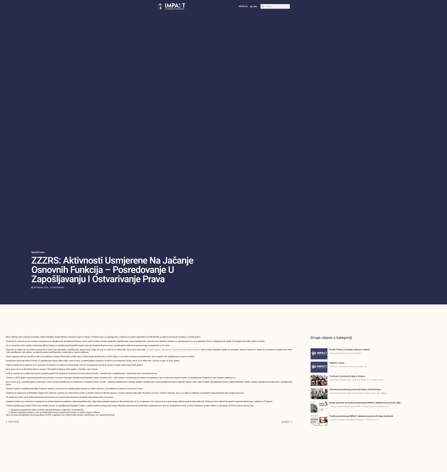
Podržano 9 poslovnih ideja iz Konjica (347, 376)
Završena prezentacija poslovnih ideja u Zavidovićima (355, 389)
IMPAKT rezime (337, 363)
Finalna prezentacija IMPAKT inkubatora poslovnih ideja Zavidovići (361, 416)
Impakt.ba (243, 6)
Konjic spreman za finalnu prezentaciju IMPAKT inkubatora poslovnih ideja (365, 402)
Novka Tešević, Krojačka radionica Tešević (350, 349)
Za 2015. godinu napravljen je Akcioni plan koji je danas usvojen (173, 350)
